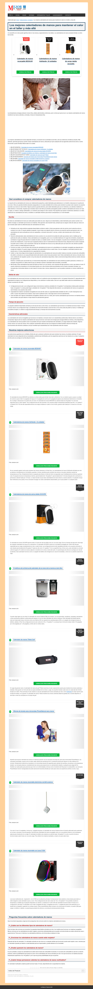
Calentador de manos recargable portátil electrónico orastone (33, 158)
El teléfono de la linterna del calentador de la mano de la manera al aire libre (37, 568)
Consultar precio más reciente (46, 392)
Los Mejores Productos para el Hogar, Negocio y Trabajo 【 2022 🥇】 (17, 8)
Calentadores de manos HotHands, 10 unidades (40, 149)
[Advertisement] (46, 128)
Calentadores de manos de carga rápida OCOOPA (38, 151)
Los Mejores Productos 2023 (46, 987)
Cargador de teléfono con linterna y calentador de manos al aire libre (39, 153)
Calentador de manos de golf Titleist (39, 155)
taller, (32, 976)
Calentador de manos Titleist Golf (24, 639)
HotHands (69, 691)
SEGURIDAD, (27, 976)
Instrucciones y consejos (21, 974)
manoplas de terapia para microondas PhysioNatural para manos (40, 157)
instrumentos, (20, 976)
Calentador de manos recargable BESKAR (32, 147)
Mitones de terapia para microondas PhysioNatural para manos (33, 711)
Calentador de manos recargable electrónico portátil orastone (33, 782)
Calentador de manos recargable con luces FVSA (35, 160)
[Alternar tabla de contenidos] (82, 971)
